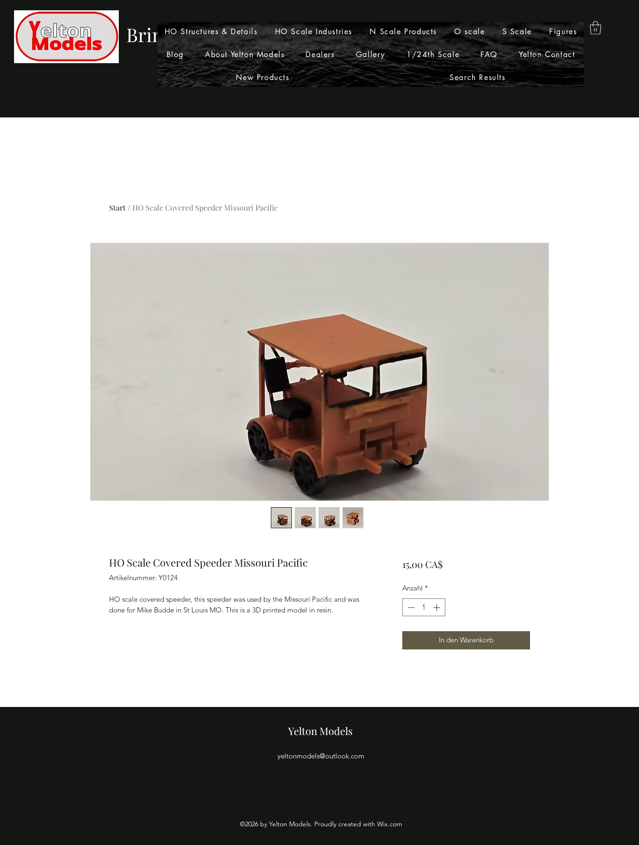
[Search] (539, 59)
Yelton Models (320, 731)
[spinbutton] (423, 607)
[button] (595, 28)
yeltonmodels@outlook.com (320, 755)
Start (117, 207)
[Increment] (437, 607)
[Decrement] (410, 607)
